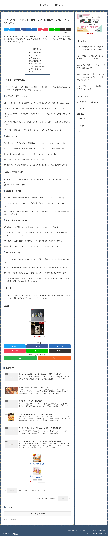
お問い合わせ (101, 530)
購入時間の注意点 (36, 69)
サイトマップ (93, 530)
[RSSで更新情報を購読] (54, 358)
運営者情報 (71, 530)
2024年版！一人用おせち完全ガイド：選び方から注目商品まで (91, 66)
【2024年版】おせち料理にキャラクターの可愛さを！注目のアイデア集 (91, 57)
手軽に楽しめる (35, 58)
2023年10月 (81, 118)
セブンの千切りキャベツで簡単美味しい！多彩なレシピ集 (90, 87)
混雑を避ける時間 (36, 63)
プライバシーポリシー (82, 530)
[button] (65, 29)
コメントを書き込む (37, 514)
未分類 (6, 305)
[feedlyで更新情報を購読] (20, 358)
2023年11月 (81, 114)
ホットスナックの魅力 (35, 52)
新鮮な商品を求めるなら (38, 66)
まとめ (31, 71)
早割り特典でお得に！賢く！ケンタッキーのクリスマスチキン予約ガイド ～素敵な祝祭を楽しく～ (91, 77)
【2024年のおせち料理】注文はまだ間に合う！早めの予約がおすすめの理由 (91, 48)
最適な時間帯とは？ (35, 61)
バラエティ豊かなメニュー (39, 55)
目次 (34, 49)
